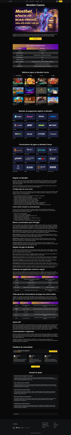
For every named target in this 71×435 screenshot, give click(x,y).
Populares (17, 75)
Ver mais (35, 366)
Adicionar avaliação (53, 351)
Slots (52, 75)
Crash (41, 75)
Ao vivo (29, 75)
